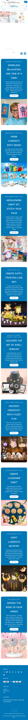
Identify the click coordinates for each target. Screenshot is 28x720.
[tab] (11, 52)
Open (25, 1)
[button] (1, 6)
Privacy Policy (12, 715)
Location (5, 689)
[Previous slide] (21, 53)
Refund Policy (19, 715)
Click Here (7, 42)
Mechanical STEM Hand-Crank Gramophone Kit (14, 2)
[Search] (25, 9)
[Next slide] (25, 53)
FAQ (4, 692)
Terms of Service (6, 715)
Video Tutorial (6, 690)
